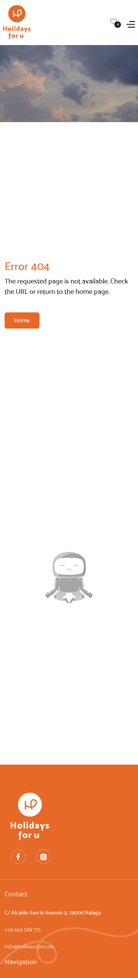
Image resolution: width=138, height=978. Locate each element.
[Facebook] (18, 856)
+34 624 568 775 (23, 929)
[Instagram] (43, 856)
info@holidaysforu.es (29, 946)
